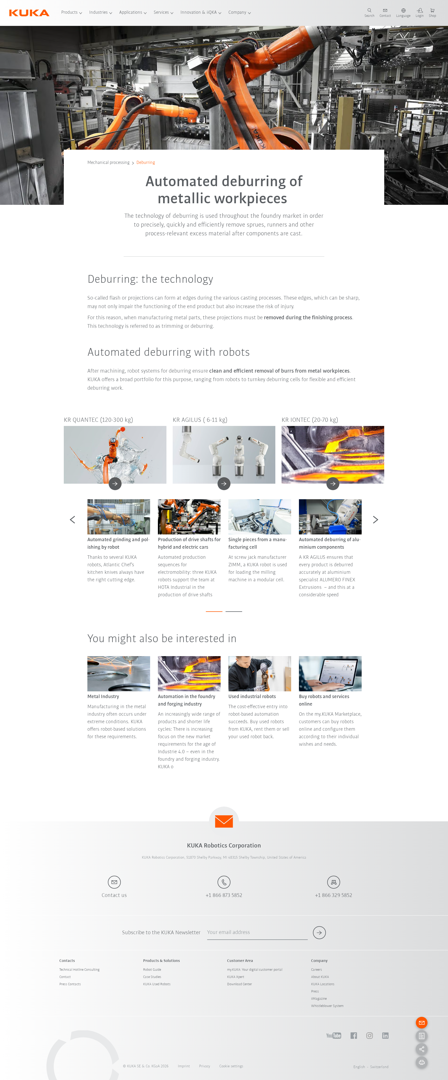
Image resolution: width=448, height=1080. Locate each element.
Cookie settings (231, 1066)
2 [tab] (234, 611)
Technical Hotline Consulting (79, 970)
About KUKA (320, 977)
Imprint (184, 1066)
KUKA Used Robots (157, 984)
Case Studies (152, 977)
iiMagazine (319, 999)
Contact (65, 977)
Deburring (145, 163)
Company (237, 12)
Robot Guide (152, 970)
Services (161, 12)
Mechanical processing (108, 163)
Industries (98, 12)
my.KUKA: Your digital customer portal (254, 970)
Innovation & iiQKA (198, 12)
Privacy (204, 1066)
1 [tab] (214, 611)
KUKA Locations (322, 984)
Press (315, 992)
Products (69, 12)
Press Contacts (70, 984)
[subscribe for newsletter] (319, 932)
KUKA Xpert (235, 977)
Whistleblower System (327, 1006)
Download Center (239, 984)
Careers (316, 970)
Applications (130, 12)
